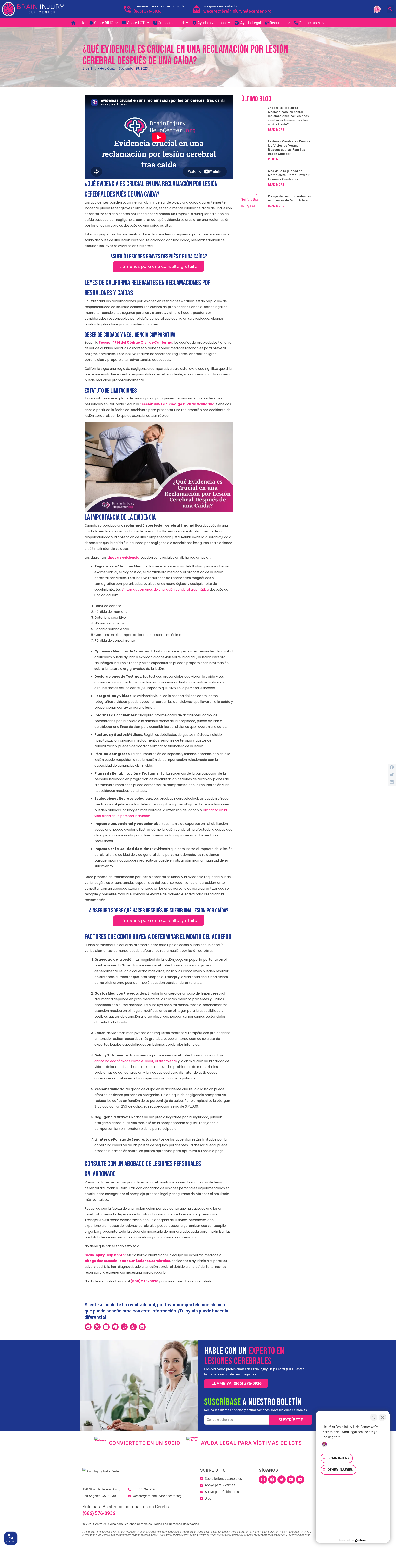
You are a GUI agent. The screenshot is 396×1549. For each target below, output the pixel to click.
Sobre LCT (136, 23)
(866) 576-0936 (147, 11)
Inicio (81, 23)
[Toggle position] (373, 1417)
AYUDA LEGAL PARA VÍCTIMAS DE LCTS (251, 1443)
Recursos (277, 23)
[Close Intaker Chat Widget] (382, 1417)
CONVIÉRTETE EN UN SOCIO (144, 1443)
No (190, 42)
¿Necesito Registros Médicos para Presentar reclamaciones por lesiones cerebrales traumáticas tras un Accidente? (288, 116)
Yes (204, 42)
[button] (390, 9)
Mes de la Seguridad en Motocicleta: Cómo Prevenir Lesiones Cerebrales (289, 175)
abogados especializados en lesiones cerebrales (127, 1260)
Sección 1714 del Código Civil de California (135, 342)
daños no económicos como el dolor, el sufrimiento (135, 1061)
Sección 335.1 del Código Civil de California (177, 404)
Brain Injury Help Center (105, 1255)
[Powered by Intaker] (361, 1540)
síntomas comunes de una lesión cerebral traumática (165, 589)
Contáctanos (309, 23)
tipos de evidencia (123, 557)
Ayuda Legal (250, 23)
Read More (276, 129)
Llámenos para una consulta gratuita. (158, 266)
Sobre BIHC (103, 23)
